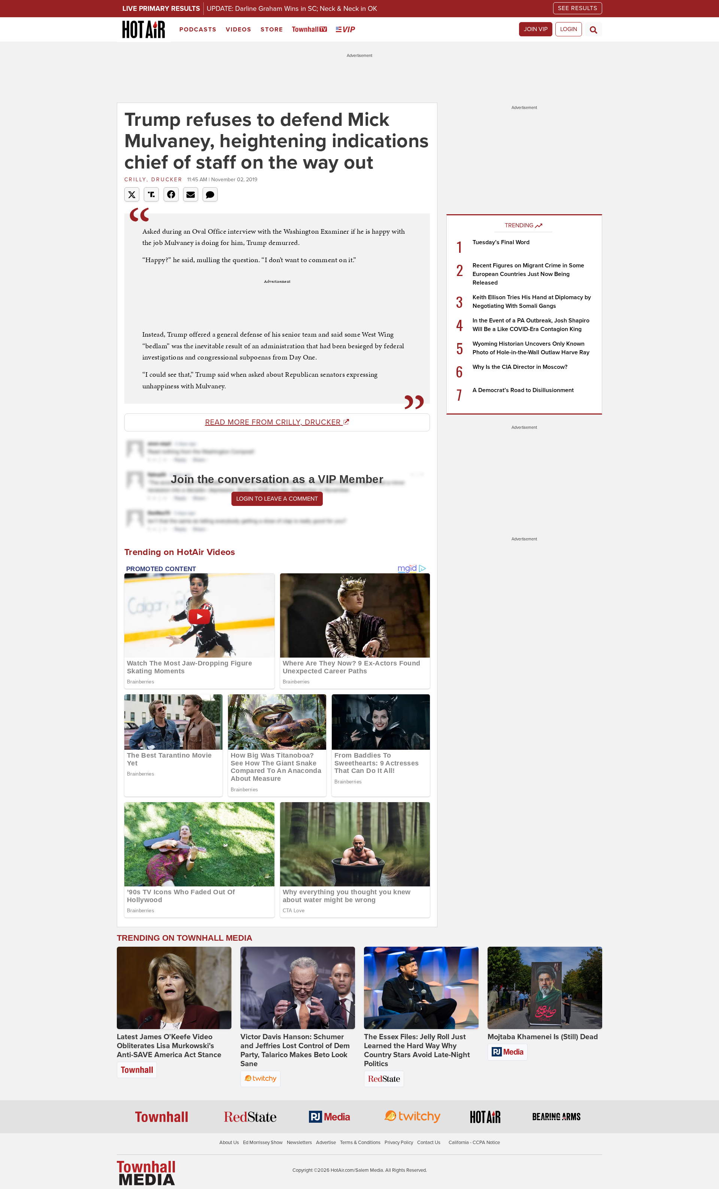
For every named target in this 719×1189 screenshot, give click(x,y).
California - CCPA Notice (474, 1143)
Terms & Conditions (360, 1143)
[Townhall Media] (146, 1173)
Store (272, 29)
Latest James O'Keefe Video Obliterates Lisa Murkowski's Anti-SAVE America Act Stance (169, 1045)
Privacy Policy (399, 1143)
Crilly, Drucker (154, 179)
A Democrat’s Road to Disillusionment (523, 390)
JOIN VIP (535, 29)
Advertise (326, 1143)
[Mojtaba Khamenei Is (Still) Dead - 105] (545, 988)
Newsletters (299, 1143)
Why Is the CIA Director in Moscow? (520, 367)
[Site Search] (593, 29)
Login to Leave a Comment (277, 499)
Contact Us (428, 1143)
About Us (229, 1143)
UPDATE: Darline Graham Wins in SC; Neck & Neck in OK (292, 8)
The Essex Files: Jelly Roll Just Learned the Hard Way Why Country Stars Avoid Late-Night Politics (417, 1050)
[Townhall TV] (311, 30)
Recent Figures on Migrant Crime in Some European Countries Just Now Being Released (528, 274)
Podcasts (198, 29)
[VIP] (347, 30)
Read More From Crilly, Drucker (274, 422)
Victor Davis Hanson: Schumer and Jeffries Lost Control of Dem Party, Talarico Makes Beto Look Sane (295, 1050)
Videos (239, 29)
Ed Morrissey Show (263, 1143)
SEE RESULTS (577, 8)
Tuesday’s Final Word (501, 242)
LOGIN (568, 29)
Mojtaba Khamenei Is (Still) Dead (543, 1036)
